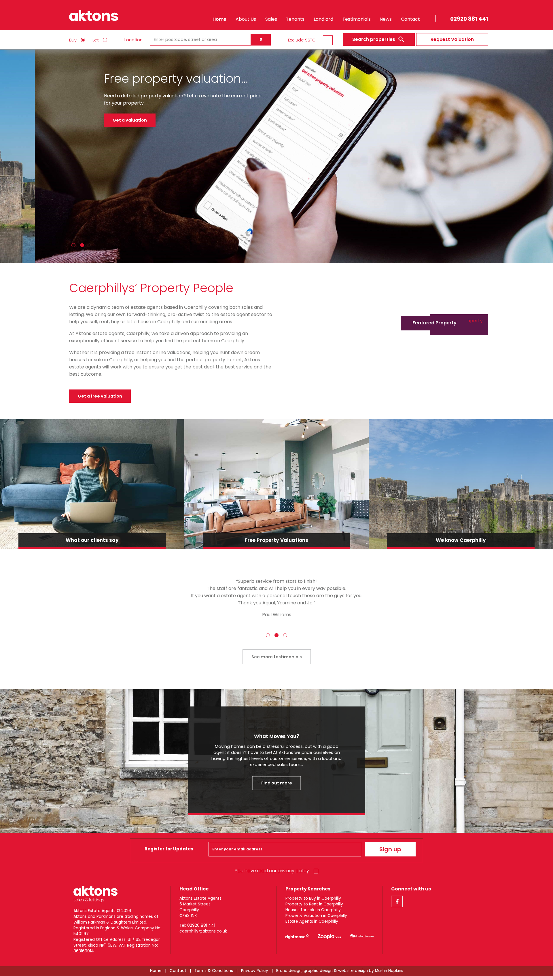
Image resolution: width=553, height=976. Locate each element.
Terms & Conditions (213, 970)
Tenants (295, 19)
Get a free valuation (100, 396)
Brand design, (289, 970)
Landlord (323, 19)
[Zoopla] (329, 936)
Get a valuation (95, 120)
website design (353, 970)
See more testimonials (276, 657)
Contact (410, 19)
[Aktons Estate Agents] (93, 14)
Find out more (276, 783)
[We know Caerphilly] (461, 484)
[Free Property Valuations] (276, 484)
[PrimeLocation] (362, 936)
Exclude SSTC (301, 40)
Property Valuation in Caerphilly (316, 915)
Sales (271, 19)
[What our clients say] (92, 484)
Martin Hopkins (389, 970)
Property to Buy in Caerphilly (313, 898)
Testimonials (356, 19)
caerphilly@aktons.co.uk (203, 931)
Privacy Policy (254, 970)
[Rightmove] (297, 936)
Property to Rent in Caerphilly (314, 904)
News (386, 19)
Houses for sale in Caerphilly (313, 910)
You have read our (272, 870)
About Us (246, 19)
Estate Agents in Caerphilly (311, 921)
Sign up (390, 849)
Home (219, 19)
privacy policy (293, 870)
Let (95, 40)
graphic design (318, 970)
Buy (73, 40)
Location (133, 40)
